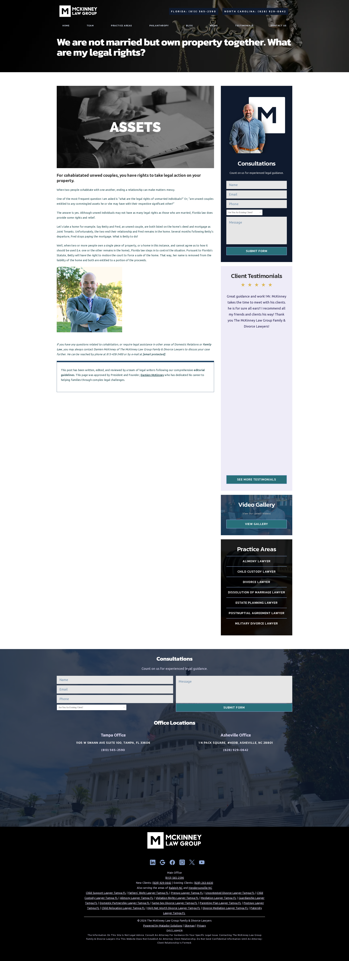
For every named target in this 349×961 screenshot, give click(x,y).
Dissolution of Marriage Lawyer (256, 592)
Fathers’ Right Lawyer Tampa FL (148, 892)
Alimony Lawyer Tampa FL (136, 897)
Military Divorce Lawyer (256, 623)
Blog (189, 25)
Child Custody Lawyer (256, 571)
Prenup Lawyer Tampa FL (187, 892)
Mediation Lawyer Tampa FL (218, 897)
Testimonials (244, 25)
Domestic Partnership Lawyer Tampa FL (125, 903)
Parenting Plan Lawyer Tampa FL (220, 903)
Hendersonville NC (200, 887)
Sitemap (189, 925)
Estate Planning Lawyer (257, 602)
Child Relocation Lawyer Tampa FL (123, 908)
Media (214, 25)
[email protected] (154, 354)
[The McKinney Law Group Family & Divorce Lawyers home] (78, 11)
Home (65, 25)
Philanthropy (159, 25)
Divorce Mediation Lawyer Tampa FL (225, 908)
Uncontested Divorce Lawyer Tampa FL (230, 892)
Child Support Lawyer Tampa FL (106, 892)
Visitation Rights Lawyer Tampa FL (177, 897)
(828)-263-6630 (203, 882)
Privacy (201, 925)
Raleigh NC (176, 887)
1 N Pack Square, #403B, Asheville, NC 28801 (236, 742)
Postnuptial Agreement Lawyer (256, 613)
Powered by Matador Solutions (162, 925)
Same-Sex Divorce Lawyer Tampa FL (174, 903)
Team (90, 25)
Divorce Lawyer (256, 582)
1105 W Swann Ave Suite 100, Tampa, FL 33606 (113, 742)
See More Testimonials (256, 479)
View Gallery (256, 524)
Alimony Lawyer (257, 561)
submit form (256, 251)
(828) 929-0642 (235, 750)
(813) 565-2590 (113, 750)
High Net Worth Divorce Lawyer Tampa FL (173, 908)
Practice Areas (121, 25)
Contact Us (279, 25)
